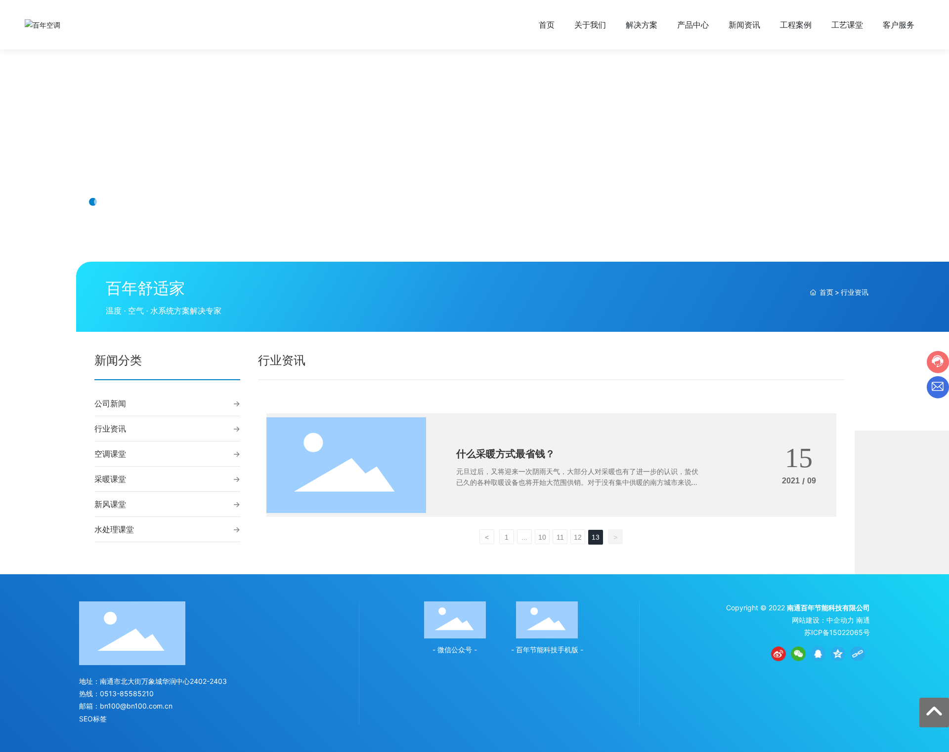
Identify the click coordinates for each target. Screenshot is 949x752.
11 (560, 537)
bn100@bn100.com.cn (136, 706)
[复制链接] (857, 653)
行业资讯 (110, 429)
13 (596, 537)
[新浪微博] (778, 653)
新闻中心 (128, 170)
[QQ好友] (818, 653)
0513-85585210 (127, 693)
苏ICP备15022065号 (837, 632)
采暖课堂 (110, 479)
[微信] (798, 653)
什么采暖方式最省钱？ (505, 453)
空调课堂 (110, 454)
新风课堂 (110, 504)
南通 (863, 620)
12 (578, 537)
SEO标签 (93, 718)
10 (542, 537)
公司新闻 (110, 403)
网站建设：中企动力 (823, 620)
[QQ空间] (837, 653)
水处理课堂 (114, 529)
